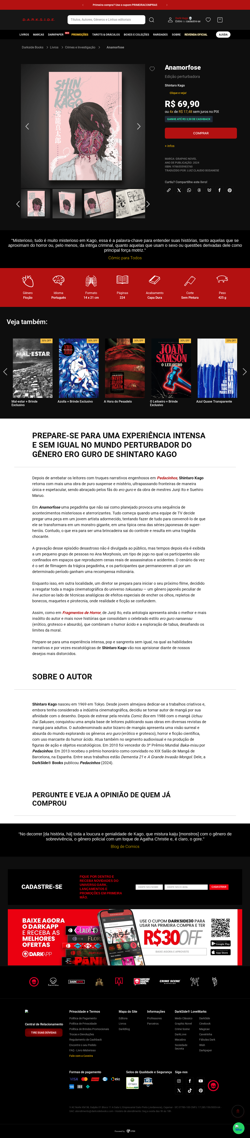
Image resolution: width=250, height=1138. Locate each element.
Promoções (79, 34)
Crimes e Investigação (80, 47)
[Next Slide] (166, 5)
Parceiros (153, 1023)
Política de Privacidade (83, 1023)
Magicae (204, 1029)
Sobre (176, 34)
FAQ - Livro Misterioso (82, 1050)
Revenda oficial (196, 34)
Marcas (38, 34)
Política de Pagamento (83, 1018)
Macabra (180, 1039)
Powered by (120, 1131)
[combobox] (111, 19)
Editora (123, 1018)
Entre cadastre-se (187, 21)
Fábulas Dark (207, 1039)
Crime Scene (182, 1029)
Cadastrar (219, 887)
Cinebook (205, 1023)
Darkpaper (205, 1050)
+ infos (169, 146)
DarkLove (180, 1034)
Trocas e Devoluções (81, 1034)
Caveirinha (205, 1034)
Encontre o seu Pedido (82, 1045)
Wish (202, 1045)
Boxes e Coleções (136, 34)
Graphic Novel (183, 1023)
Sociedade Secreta (181, 1047)
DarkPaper (55, 34)
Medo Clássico (183, 1018)
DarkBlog (124, 1029)
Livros (24, 34)
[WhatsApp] (239, 1128)
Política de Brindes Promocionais (89, 1029)
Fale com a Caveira (81, 1055)
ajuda (223, 34)
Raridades (160, 34)
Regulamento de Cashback (85, 1039)
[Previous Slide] (82, 5)
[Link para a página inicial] (34, 47)
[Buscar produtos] (151, 19)
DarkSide (204, 1018)
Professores (154, 1018)
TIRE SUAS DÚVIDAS (43, 1032)
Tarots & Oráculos (106, 34)
